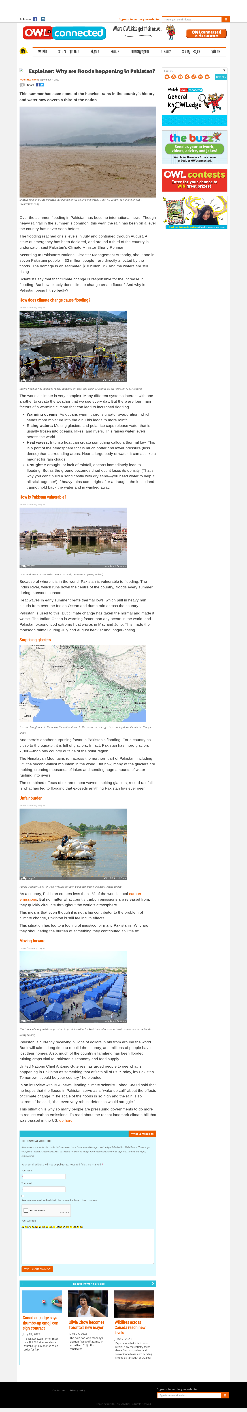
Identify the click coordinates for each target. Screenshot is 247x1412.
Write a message (142, 1133)
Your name (27, 1170)
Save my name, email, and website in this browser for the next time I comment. (59, 1200)
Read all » (221, 77)
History (166, 52)
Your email (27, 1183)
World (42, 52)
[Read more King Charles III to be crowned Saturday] (134, 1307)
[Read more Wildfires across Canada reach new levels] (88, 1303)
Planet (95, 52)
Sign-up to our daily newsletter (139, 19)
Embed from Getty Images (32, 308)
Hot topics (32, 79)
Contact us (58, 1390)
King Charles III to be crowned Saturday (132, 1332)
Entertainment (140, 52)
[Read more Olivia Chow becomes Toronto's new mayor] (42, 1303)
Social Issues (191, 52)
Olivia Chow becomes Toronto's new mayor (40, 1324)
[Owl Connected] (62, 28)
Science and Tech (68, 52)
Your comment (29, 1220)
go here (66, 1120)
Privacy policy (77, 1390)
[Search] (223, 70)
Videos (216, 52)
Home (26, 51)
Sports (115, 52)
